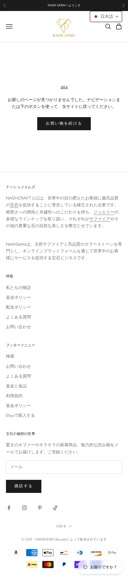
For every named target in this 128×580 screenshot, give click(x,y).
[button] (106, 16)
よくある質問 (18, 317)
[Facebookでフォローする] (9, 508)
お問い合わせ (18, 327)
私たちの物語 (18, 287)
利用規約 (14, 396)
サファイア (99, 219)
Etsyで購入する (20, 415)
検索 (10, 356)
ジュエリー (103, 212)
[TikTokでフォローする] (55, 508)
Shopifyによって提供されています (81, 539)
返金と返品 (16, 386)
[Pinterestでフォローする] (40, 508)
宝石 (14, 205)
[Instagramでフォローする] (24, 508)
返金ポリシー (18, 297)
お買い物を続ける (64, 123)
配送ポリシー (18, 307)
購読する (24, 486)
